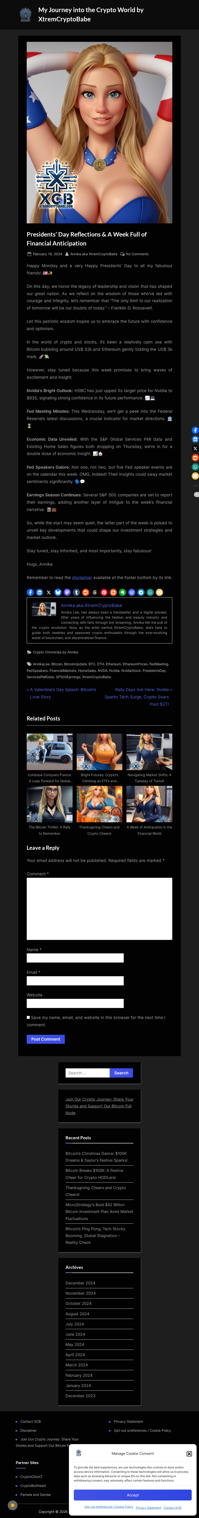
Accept (133, 1495)
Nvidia (114, 670)
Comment (38, 873)
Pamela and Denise (35, 1494)
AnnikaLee (41, 664)
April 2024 (75, 1354)
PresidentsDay (154, 670)
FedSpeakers (37, 670)
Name (34, 949)
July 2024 (75, 1324)
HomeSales (87, 670)
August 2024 (77, 1313)
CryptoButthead (33, 1485)
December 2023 (80, 1395)
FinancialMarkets (63, 670)
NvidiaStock (131, 670)
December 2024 (80, 1283)
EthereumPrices (135, 664)
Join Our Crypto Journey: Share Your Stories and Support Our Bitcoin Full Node (99, 1106)
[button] (189, 1453)
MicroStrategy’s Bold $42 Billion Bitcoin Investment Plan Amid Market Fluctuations (99, 1211)
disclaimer (82, 577)
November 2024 (81, 1293)
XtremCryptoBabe (96, 677)
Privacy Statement (148, 1507)
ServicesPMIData (40, 677)
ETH (100, 664)
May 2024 (75, 1344)
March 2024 (77, 1364)
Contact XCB (172, 1507)
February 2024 (79, 1375)
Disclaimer (28, 1430)
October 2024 (78, 1303)
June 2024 (75, 1334)
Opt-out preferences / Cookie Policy (108, 1507)
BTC (92, 664)
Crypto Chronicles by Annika (55, 652)
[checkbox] (12, 1505)
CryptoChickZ (31, 1476)
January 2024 (78, 1385)
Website (34, 994)
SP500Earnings (68, 677)
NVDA (102, 670)
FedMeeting (158, 664)
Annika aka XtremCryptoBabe (93, 254)
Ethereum (113, 664)
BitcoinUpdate (75, 664)
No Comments (137, 254)
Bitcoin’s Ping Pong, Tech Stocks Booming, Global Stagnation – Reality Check (95, 1235)
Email (34, 972)
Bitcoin (56, 664)
